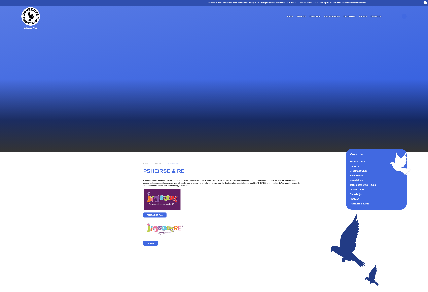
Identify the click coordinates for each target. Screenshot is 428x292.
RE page (150, 243)
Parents (157, 163)
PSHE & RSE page (155, 215)
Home (145, 163)
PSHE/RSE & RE (173, 163)
